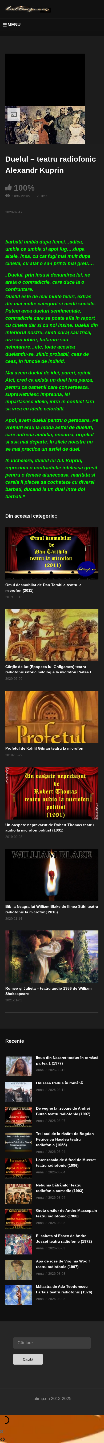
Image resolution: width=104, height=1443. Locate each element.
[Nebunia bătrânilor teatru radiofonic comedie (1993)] (18, 1194)
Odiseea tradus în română (59, 1083)
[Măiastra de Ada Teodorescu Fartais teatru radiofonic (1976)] (18, 1295)
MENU (14, 24)
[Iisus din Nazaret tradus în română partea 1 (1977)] (18, 1066)
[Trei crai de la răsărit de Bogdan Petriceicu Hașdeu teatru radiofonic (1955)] (18, 1142)
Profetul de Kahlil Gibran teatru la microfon (44, 748)
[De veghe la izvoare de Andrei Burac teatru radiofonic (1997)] (18, 1117)
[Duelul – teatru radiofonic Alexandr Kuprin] (51, 553)
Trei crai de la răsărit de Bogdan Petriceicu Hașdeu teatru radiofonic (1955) (65, 1139)
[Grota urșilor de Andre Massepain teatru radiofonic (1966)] (18, 1219)
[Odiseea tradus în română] (18, 1092)
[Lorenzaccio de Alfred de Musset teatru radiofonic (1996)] (18, 1168)
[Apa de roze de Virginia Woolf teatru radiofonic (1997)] (18, 1270)
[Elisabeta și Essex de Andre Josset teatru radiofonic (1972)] (18, 1244)
